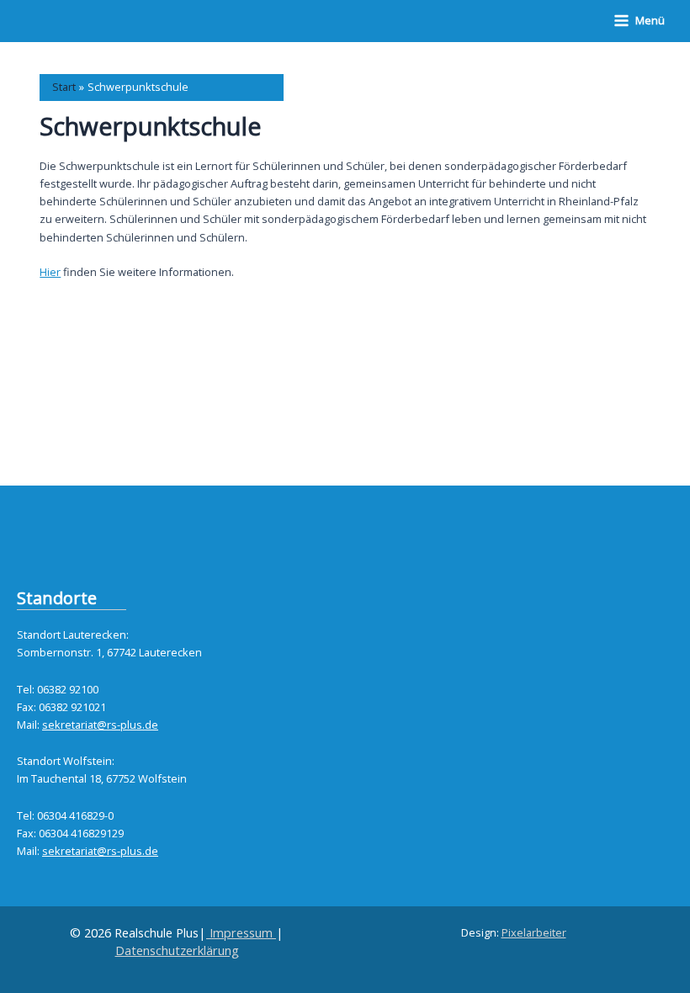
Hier (50, 271)
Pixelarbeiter (534, 932)
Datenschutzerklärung (177, 950)
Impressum (241, 932)
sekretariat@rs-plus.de (100, 724)
